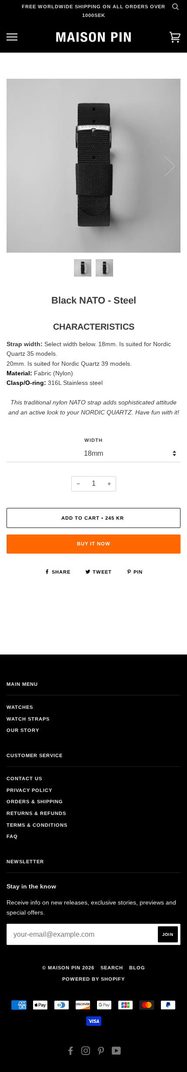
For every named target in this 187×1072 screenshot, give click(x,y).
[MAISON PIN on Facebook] (70, 1052)
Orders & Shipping (35, 801)
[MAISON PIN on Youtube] (116, 1052)
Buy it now (93, 543)
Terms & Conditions (37, 825)
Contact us (24, 778)
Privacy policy (29, 790)
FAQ (12, 836)
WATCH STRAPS (28, 718)
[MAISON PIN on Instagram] (85, 1052)
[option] (93, 166)
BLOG (137, 967)
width (93, 440)
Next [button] (164, 166)
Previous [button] (21, 166)
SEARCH (111, 967)
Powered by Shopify (93, 979)
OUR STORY (23, 730)
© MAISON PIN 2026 (68, 967)
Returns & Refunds (36, 813)
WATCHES (20, 707)
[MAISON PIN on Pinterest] (101, 1052)
